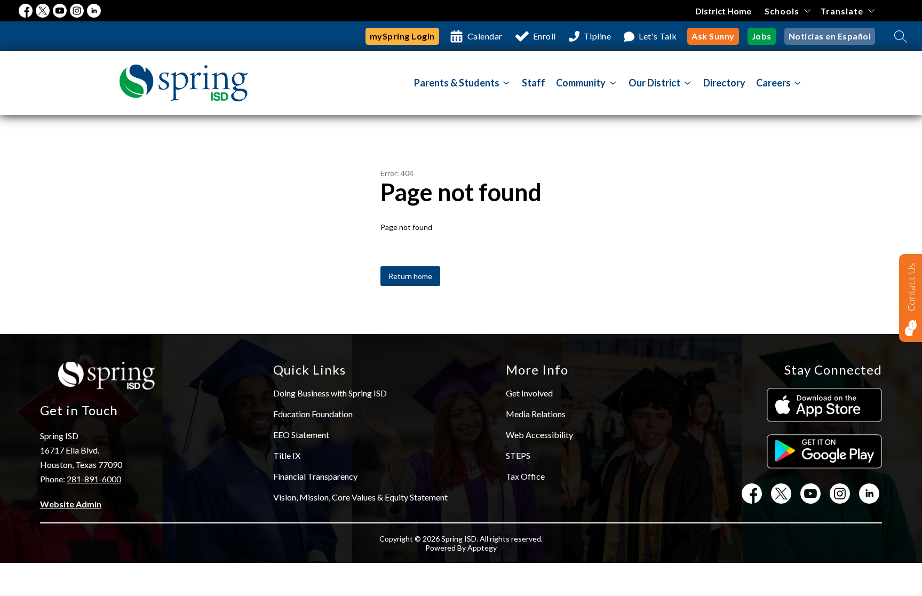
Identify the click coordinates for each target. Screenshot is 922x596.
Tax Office (525, 476)
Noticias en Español (830, 36)
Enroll (544, 36)
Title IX (286, 455)
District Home (723, 11)
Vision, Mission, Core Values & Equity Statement (360, 497)
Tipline (597, 36)
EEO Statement (301, 435)
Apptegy (482, 547)
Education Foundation (313, 414)
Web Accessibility (539, 435)
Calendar (485, 36)
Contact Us (911, 287)
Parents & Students (456, 83)
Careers (773, 83)
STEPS (518, 455)
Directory (724, 83)
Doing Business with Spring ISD (330, 393)
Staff (533, 83)
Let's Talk (658, 36)
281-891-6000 (94, 479)
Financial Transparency (315, 476)
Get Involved (529, 393)
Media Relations (536, 414)
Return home (410, 276)
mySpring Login (402, 36)
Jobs (762, 36)
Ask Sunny (713, 36)
